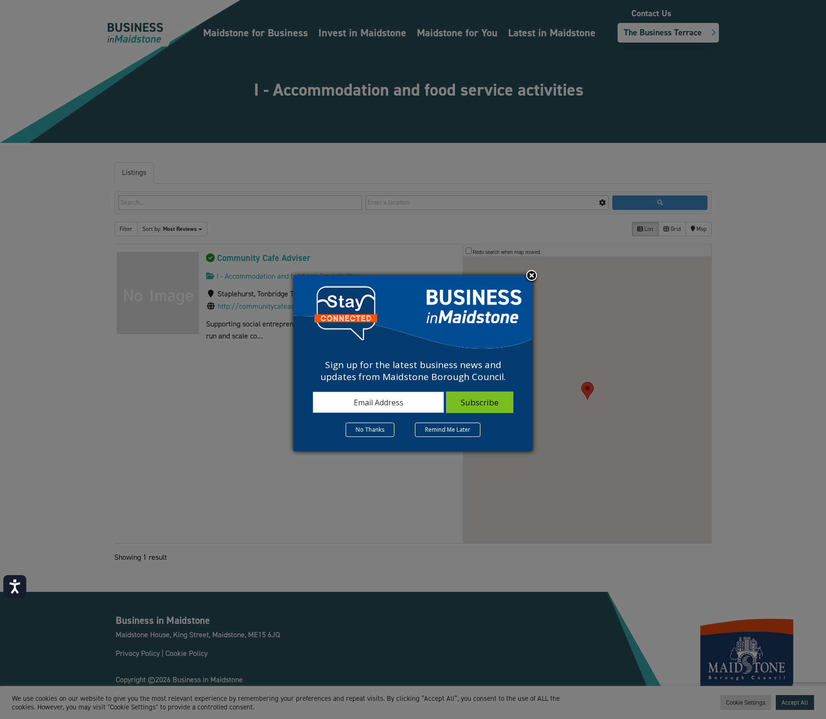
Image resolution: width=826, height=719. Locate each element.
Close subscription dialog (531, 276)
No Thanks (370, 429)
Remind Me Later (447, 429)
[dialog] (413, 363)
